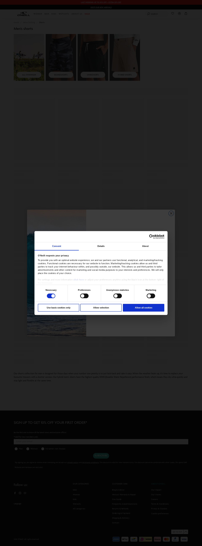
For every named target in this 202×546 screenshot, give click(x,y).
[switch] (84, 295)
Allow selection (101, 308)
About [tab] (145, 246)
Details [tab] (101, 246)
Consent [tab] (56, 246)
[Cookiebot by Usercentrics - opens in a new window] (151, 236)
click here (78, 279)
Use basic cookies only (58, 308)
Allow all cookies (143, 308)
